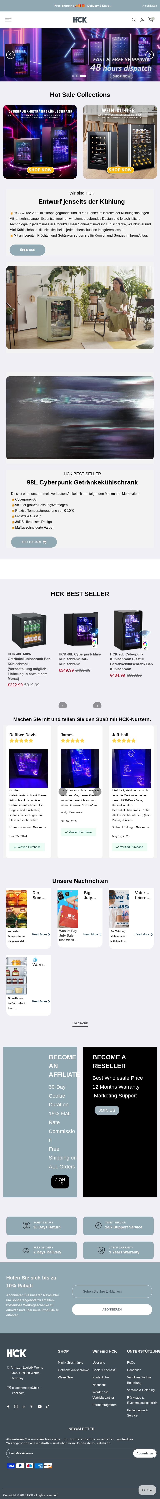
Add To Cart (31, 542)
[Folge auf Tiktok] (48, 1406)
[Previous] (10, 55)
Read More (39, 934)
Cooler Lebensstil (104, 1370)
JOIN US (107, 1110)
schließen (11, 5)
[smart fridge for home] (132, 629)
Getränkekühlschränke (73, 1370)
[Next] (149, 55)
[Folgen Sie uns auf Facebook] (8, 1406)
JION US (60, 1181)
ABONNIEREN (112, 1309)
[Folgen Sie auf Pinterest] (32, 1406)
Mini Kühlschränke (70, 1362)
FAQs (131, 1362)
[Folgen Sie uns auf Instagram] (16, 1406)
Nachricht (99, 1385)
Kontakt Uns (100, 1377)
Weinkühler (65, 1377)
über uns (27, 250)
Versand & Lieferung (141, 1390)
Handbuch (134, 1370)
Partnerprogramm (104, 1405)
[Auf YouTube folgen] (40, 1406)
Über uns (98, 1362)
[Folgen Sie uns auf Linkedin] (24, 1406)
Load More (80, 1023)
